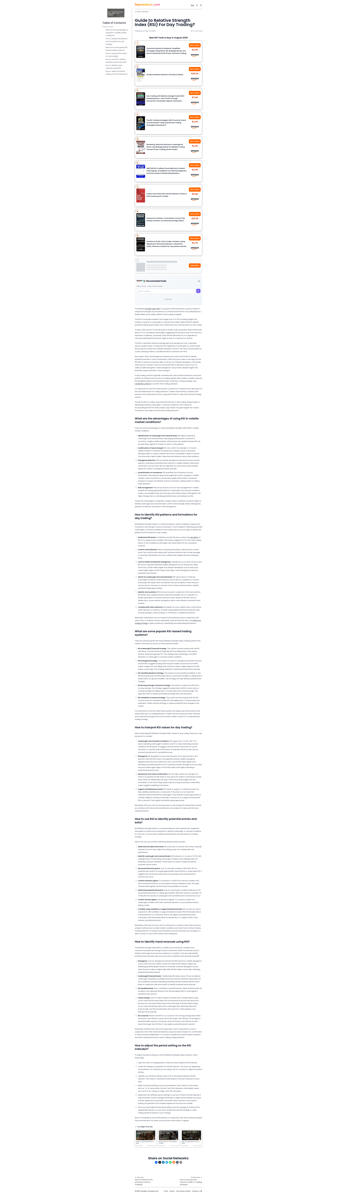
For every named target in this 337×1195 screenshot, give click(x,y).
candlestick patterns (143, 384)
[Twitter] (201, 1191)
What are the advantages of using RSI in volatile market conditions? (117, 33)
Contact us (195, 1191)
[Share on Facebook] (156, 1162)
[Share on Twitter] (159, 1162)
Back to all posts (142, 12)
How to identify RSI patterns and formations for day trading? (116, 41)
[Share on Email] (180, 1162)
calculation (194, 537)
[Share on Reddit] (173, 1162)
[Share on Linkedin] (163, 1162)
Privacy (172, 1191)
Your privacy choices (183, 1191)
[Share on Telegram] (166, 1162)
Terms (166, 1191)
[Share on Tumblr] (177, 1162)
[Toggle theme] (199, 281)
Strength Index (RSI (152, 309)
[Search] (197, 5)
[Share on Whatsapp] (170, 1162)
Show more (108, 27)
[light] (201, 5)
